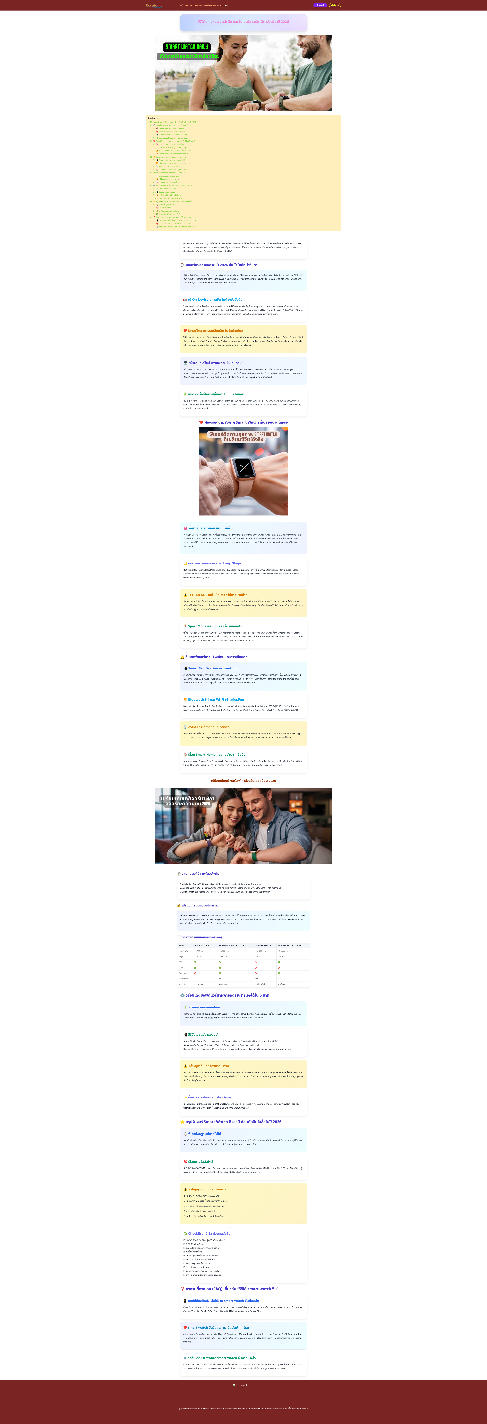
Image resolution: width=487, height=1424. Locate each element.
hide (161, 118)
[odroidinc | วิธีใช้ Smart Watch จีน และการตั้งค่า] (161, 5)
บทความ (225, 5)
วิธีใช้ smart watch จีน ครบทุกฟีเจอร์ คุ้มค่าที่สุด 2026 (200, 5)
